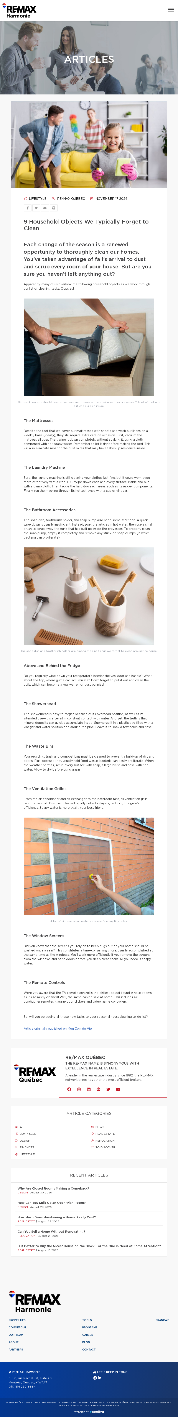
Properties (17, 1320)
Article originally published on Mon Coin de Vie (58, 1028)
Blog (86, 1342)
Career (87, 1335)
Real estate (105, 1134)
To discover (105, 1147)
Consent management (104, 1405)
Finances (26, 1147)
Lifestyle (37, 198)
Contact (89, 1349)
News (99, 1127)
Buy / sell (27, 1134)
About (14, 1342)
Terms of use (78, 1405)
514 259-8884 (25, 1386)
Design (24, 1140)
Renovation (105, 1140)
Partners (16, 1349)
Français (162, 1320)
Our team (16, 1335)
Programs (89, 1327)
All (22, 1127)
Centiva (97, 1411)
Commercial (18, 1327)
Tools (87, 1320)
